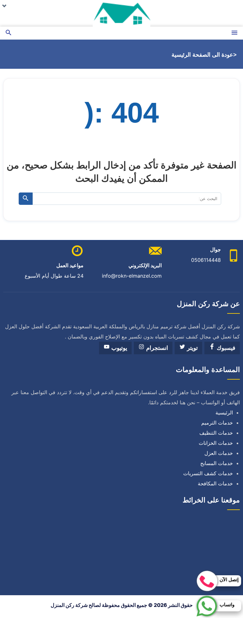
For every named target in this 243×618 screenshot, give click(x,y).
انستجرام (156, 348)
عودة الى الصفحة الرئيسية (202, 55)
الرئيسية (224, 412)
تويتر (191, 348)
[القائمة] (234, 33)
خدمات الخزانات (216, 443)
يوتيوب (118, 348)
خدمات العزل (218, 453)
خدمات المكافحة (215, 483)
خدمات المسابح (216, 463)
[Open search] (8, 33)
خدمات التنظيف (216, 433)
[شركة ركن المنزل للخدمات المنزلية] (121, 13)
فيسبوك (225, 348)
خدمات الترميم (217, 422)
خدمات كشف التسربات (208, 473)
